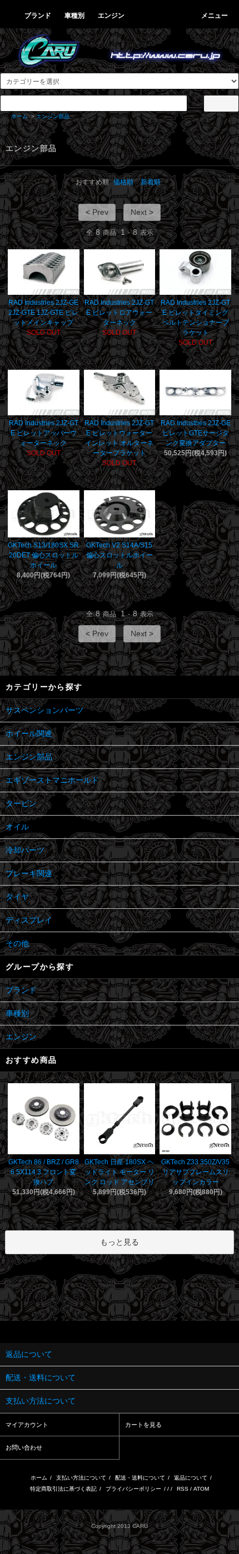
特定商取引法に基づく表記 (63, 1489)
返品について (190, 1478)
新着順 (151, 182)
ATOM (201, 1489)
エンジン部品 (52, 116)
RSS (182, 1489)
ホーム (19, 116)
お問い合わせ (24, 1447)
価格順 (123, 182)
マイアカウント (27, 1424)
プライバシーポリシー (133, 1489)
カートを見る (143, 1424)
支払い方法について (81, 1478)
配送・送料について (140, 1478)
